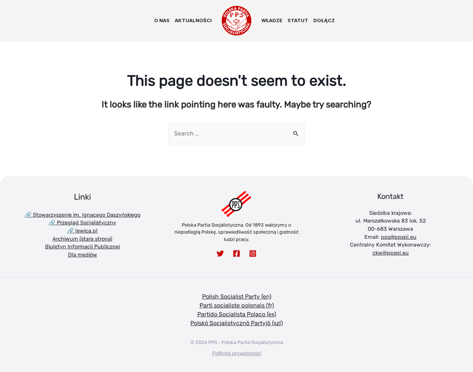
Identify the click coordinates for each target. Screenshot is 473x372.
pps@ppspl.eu (398, 237)
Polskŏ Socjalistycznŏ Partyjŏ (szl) (236, 323)
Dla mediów (82, 255)
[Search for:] (236, 133)
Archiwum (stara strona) (82, 239)
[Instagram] (252, 253)
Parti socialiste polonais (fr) (237, 305)
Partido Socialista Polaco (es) (236, 314)
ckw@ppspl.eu (390, 253)
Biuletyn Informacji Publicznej (82, 247)
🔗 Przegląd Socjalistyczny (82, 223)
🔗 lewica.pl (82, 231)
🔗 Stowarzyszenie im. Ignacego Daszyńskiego (82, 215)
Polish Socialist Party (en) (236, 296)
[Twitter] (220, 253)
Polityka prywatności (236, 353)
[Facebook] (236, 253)
